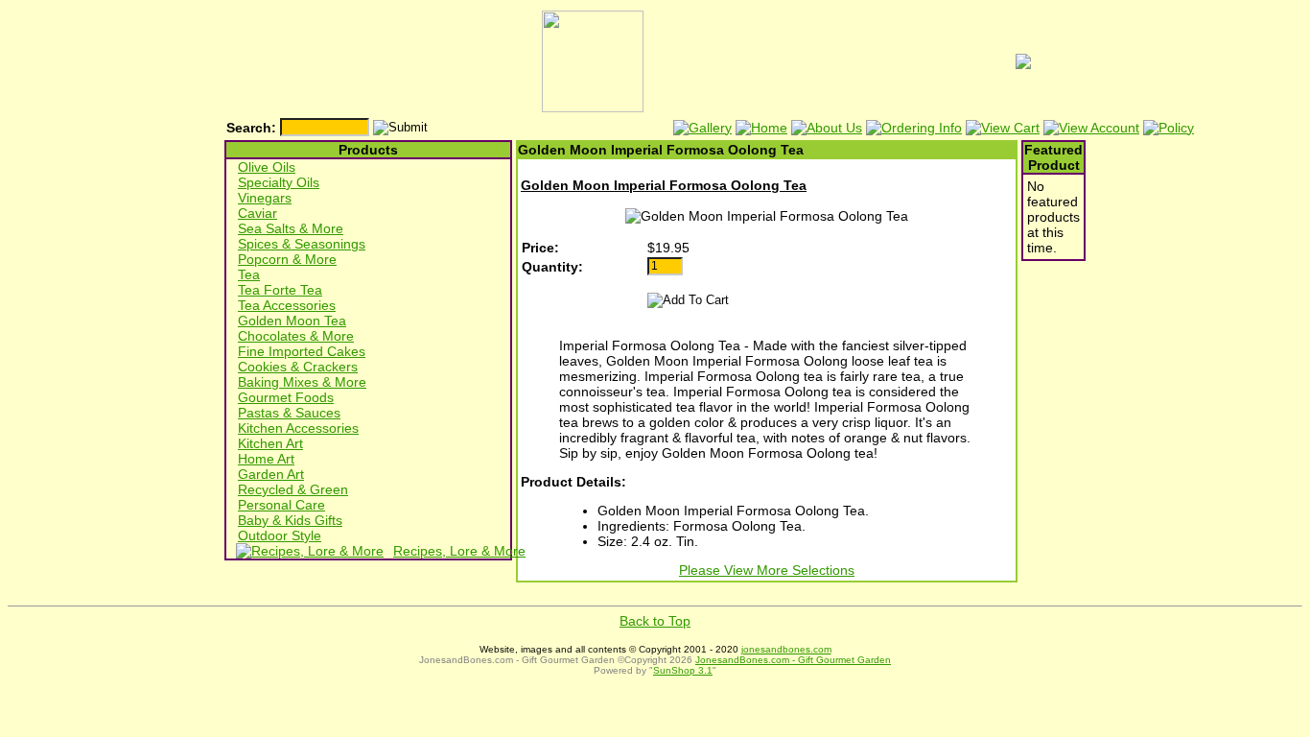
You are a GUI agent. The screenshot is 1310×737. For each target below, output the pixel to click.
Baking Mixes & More (302, 382)
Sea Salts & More (290, 228)
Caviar (257, 213)
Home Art (266, 458)
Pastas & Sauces (289, 412)
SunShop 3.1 (683, 670)
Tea (249, 274)
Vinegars (265, 197)
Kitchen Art (270, 443)
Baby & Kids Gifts (290, 520)
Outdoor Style (279, 535)
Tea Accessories (287, 305)
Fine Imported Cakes (301, 351)
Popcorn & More (287, 259)
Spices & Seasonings (301, 243)
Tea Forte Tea (280, 289)
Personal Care (281, 504)
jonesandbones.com (786, 649)
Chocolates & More (296, 336)
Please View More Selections (766, 570)
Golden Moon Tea (292, 320)
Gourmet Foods (286, 397)
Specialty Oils (278, 182)
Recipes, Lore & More (459, 551)
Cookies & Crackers (298, 366)
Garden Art (271, 474)
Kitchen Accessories (298, 428)
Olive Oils (266, 167)
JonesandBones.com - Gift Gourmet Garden (793, 659)
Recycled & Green (293, 489)
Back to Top (655, 621)
